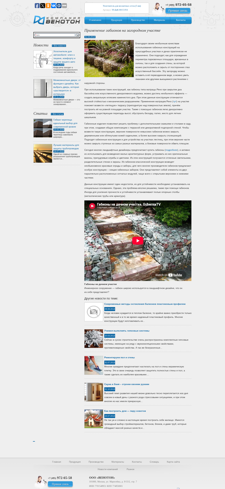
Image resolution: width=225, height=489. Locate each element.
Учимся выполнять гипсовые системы (126, 330)
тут (174, 101)
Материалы (159, 20)
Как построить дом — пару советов (125, 411)
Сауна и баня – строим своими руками (126, 384)
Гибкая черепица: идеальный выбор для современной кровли (65, 123)
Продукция (116, 20)
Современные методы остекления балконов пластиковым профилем (144, 304)
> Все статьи (57, 114)
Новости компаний (108, 469)
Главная (56, 461)
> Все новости (59, 46)
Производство (138, 20)
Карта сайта (173, 461)
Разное (130, 469)
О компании (95, 20)
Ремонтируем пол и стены (119, 357)
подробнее (171, 150)
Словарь (154, 461)
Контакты (180, 20)
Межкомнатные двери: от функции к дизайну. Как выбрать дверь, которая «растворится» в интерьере (67, 87)
